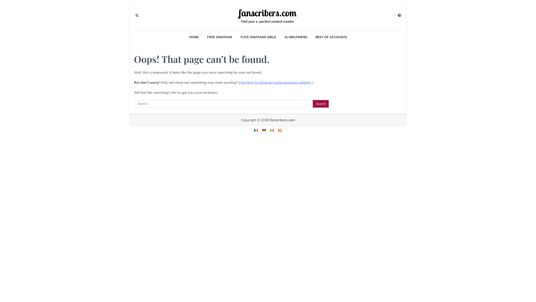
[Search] (137, 15)
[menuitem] (256, 130)
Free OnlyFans (219, 37)
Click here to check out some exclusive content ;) (275, 82)
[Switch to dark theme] (399, 15)
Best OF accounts (331, 37)
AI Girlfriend (296, 37)
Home (194, 37)
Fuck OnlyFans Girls (258, 37)
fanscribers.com (267, 13)
